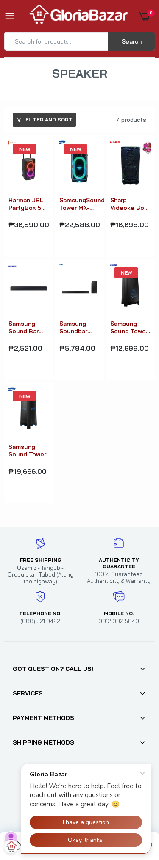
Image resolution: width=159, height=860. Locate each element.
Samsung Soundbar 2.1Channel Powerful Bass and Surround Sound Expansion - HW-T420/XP (78, 327)
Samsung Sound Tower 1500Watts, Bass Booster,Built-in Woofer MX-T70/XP (29, 450)
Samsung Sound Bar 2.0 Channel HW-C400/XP (27, 327)
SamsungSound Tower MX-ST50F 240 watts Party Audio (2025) (82, 204)
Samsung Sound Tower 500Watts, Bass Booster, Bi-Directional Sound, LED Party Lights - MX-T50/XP (129, 327)
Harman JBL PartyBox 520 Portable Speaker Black (28, 204)
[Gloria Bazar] (77, 15)
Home (63, 84)
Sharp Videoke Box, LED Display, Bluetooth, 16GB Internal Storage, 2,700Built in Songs (129, 204)
